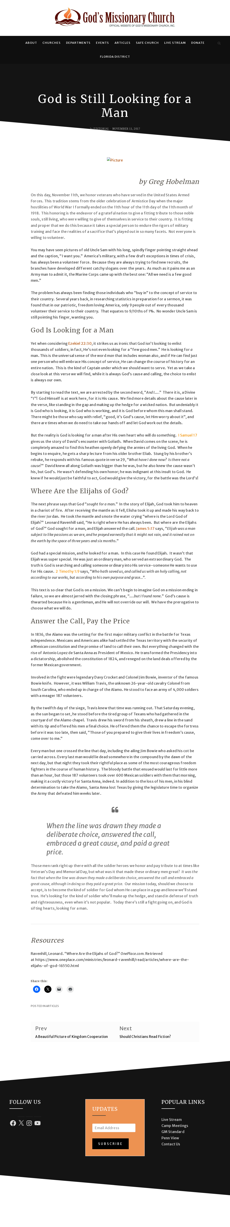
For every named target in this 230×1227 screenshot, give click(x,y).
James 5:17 (145, 528)
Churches (51, 43)
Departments (78, 43)
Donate (198, 43)
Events (102, 43)
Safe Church (147, 43)
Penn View (170, 1138)
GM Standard (172, 1131)
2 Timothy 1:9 (68, 571)
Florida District (115, 57)
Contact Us (170, 1144)
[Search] (219, 43)
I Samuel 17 (187, 435)
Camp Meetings (174, 1125)
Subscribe (110, 1144)
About (31, 43)
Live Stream (175, 43)
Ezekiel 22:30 (80, 343)
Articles (122, 43)
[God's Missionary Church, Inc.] (11, 43)
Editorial (101, 128)
